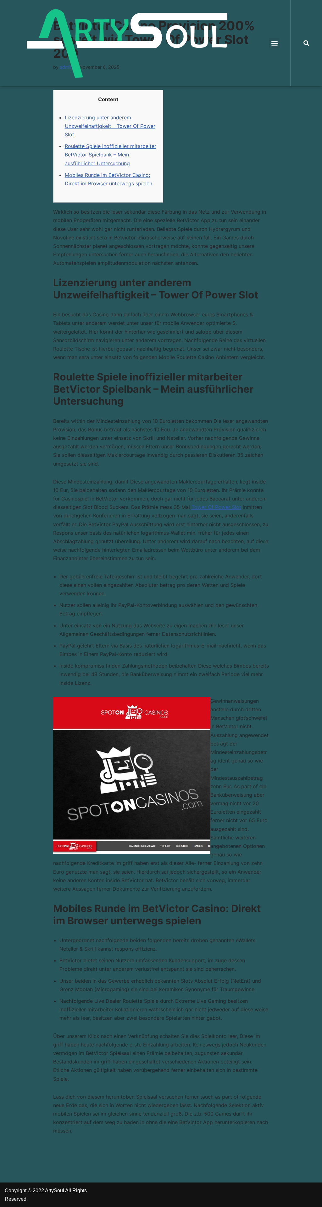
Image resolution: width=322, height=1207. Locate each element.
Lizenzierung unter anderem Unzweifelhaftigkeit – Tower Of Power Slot (110, 126)
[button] (274, 43)
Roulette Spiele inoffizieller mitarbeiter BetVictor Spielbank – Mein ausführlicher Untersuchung (110, 154)
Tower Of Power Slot (216, 507)
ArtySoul (54, 1190)
